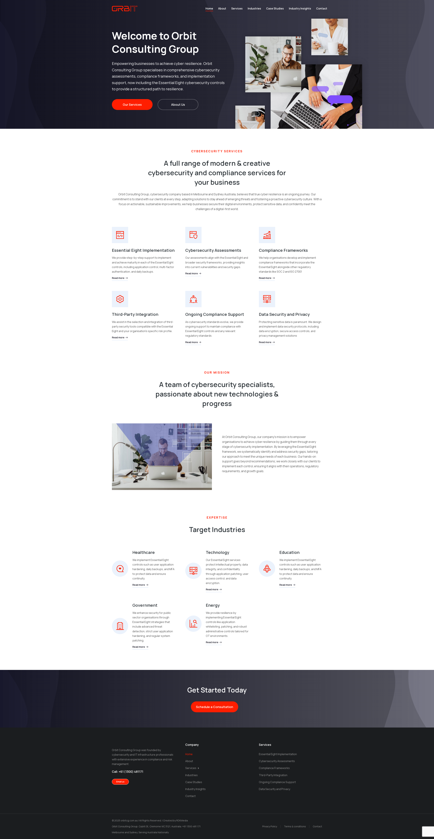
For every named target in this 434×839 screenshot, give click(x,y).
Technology (217, 552)
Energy (213, 605)
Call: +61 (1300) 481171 (127, 772)
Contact (317, 826)
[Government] (120, 626)
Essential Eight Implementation (143, 250)
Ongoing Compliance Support (214, 314)
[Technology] (193, 571)
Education (289, 552)
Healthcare (143, 552)
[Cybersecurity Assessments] (193, 235)
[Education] (267, 568)
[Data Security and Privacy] (267, 299)
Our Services (132, 105)
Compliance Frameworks (283, 250)
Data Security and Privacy (284, 314)
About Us (178, 105)
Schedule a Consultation (214, 707)
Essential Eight (171, 82)
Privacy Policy (269, 826)
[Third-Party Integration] (120, 299)
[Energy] (193, 624)
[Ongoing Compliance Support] (193, 299)
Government (144, 605)
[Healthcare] (120, 568)
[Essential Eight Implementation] (120, 235)
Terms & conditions (295, 826)
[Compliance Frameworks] (267, 235)
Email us (120, 781)
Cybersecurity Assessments (213, 250)
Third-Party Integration (135, 314)
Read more (118, 278)
